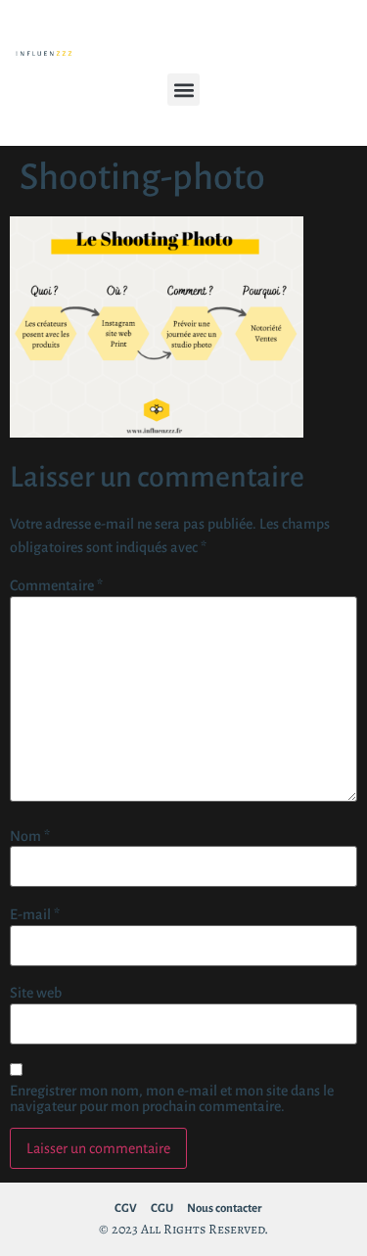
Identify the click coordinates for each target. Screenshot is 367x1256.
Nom (30, 836)
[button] (183, 89)
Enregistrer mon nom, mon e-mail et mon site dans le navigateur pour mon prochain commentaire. (172, 1098)
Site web (36, 992)
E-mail (35, 914)
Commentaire (56, 585)
